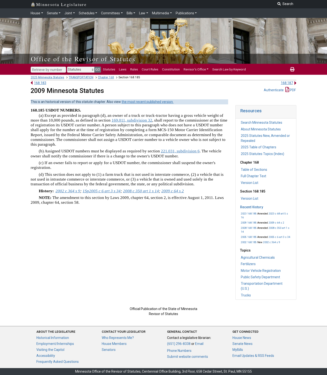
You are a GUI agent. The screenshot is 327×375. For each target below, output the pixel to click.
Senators (109, 350)
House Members (114, 344)
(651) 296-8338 (179, 344)
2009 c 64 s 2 (276, 222)
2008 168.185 (249, 228)
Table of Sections (254, 169)
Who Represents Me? (118, 338)
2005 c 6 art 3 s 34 (279, 237)
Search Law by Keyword (229, 69)
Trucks (246, 295)
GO (97, 69)
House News (241, 338)
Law (142, 13)
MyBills (237, 350)
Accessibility (45, 356)
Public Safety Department (260, 277)
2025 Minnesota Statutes (47, 77)
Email (199, 344)
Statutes (109, 69)
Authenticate (274, 90)
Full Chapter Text (253, 176)
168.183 (40, 83)
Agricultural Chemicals (258, 257)
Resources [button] (251, 110)
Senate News (242, 344)
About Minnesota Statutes (261, 129)
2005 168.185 (249, 237)
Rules (134, 69)
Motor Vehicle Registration (261, 271)
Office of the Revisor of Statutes (83, 58)
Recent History (251, 207)
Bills (130, 13)
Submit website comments (187, 357)
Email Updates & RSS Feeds (253, 356)
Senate (52, 13)
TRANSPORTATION (81, 77)
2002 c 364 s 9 (271, 242)
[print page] (292, 69)
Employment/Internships (55, 344)
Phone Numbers (179, 351)
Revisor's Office (195, 69)
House (35, 13)
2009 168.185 (249, 222)
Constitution (171, 69)
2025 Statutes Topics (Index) (262, 154)
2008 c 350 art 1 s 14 (141, 191)
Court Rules (150, 69)
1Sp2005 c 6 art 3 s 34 (102, 191)
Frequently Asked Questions (57, 362)
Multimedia (160, 13)
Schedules (87, 13)
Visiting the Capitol (50, 350)
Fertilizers (248, 264)
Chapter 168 (106, 77)
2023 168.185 (249, 213)
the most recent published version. (148, 102)
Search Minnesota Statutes (261, 122)
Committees (110, 13)
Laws (122, 69)
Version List (249, 183)
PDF (292, 90)
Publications (185, 13)
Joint (68, 13)
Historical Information (52, 338)
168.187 (287, 83)
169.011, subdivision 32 (132, 120)
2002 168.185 (249, 242)
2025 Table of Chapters (258, 147)
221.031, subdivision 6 (180, 151)
